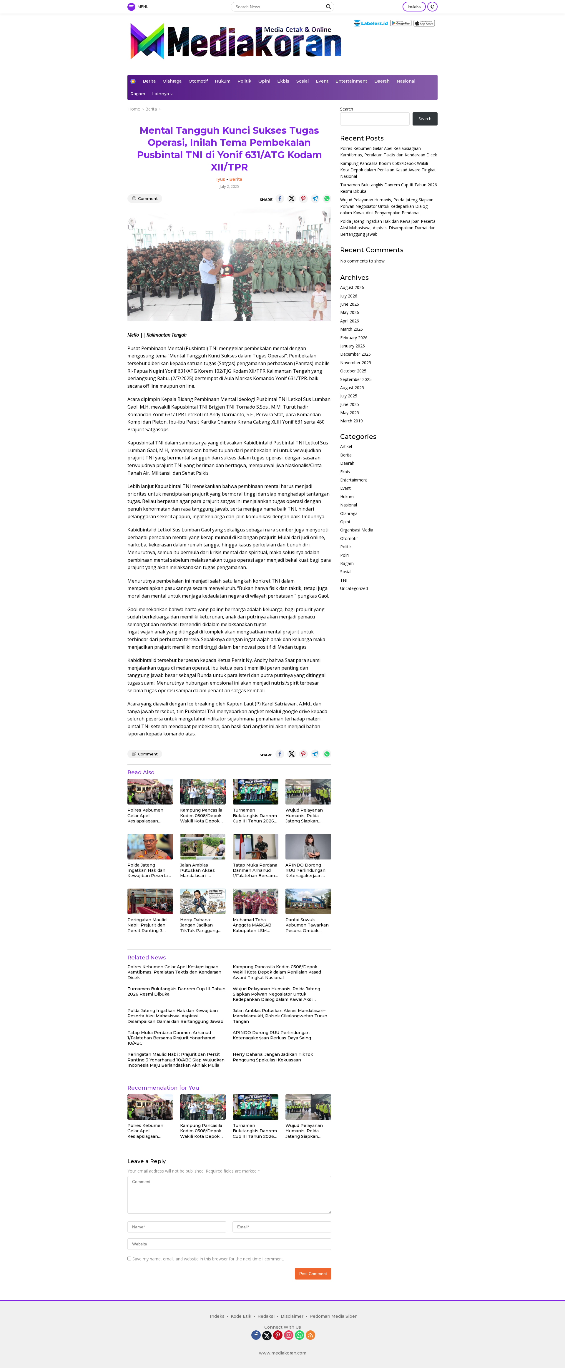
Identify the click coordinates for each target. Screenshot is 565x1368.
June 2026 (349, 304)
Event (322, 81)
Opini (264, 81)
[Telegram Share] (315, 198)
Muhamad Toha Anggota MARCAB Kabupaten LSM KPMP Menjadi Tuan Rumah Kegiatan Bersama (255, 925)
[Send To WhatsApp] (327, 198)
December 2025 (355, 354)
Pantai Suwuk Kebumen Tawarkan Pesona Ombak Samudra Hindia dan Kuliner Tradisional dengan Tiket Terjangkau (307, 925)
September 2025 (356, 379)
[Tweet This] (291, 198)
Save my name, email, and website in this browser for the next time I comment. (208, 1259)
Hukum (222, 81)
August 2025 (352, 388)
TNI (343, 580)
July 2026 (348, 296)
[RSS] (310, 1335)
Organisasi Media (356, 530)
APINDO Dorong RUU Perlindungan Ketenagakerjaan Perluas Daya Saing (305, 870)
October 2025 (353, 371)
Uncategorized (354, 588)
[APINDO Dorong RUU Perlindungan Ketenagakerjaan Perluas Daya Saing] (308, 846)
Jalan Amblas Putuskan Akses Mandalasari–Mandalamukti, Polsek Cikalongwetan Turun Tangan (197, 870)
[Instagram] (288, 1335)
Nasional (406, 81)
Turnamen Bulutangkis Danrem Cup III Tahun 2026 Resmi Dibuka (255, 815)
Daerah (382, 81)
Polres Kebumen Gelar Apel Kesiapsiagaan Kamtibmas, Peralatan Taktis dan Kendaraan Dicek (149, 815)
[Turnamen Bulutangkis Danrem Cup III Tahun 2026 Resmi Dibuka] (255, 792)
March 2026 (351, 329)
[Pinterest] (277, 1335)
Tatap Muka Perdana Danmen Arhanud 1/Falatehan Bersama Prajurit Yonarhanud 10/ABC (255, 870)
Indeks (414, 6)
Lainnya (160, 93)
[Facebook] (256, 1335)
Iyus (220, 179)
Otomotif (198, 81)
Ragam (137, 93)
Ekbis (283, 81)
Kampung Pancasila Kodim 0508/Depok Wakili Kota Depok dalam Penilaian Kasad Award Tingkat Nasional (202, 815)
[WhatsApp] (299, 1335)
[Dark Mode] (432, 6)
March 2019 (351, 421)
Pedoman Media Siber (333, 1316)
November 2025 (355, 362)
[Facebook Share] (279, 198)
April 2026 (349, 321)
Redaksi (266, 1316)
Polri (344, 555)
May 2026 (349, 312)
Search (346, 109)
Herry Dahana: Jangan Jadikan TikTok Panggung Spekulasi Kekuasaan (202, 925)
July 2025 (348, 396)
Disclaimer (292, 1316)
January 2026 (352, 346)
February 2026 (354, 337)
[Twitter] (267, 1335)
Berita (149, 81)
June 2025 (349, 404)
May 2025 (349, 413)
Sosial (302, 81)
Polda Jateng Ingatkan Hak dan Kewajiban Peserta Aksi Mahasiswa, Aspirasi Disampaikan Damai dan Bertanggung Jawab (148, 870)
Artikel (346, 446)
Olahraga (172, 81)
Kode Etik (241, 1316)
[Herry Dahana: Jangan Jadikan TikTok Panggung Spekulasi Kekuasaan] (203, 901)
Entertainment (351, 81)
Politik (244, 81)
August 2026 (352, 287)
